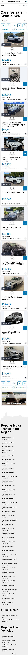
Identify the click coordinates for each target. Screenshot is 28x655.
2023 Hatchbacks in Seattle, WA (9, 508)
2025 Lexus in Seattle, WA (8, 499)
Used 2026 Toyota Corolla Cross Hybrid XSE (12, 54)
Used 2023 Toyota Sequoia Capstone (12, 298)
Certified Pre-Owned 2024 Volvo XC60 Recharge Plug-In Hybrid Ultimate (13, 124)
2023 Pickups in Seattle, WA (8, 573)
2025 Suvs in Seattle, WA (8, 438)
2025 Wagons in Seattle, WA (8, 581)
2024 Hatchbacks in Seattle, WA (9, 555)
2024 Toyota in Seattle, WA (8, 451)
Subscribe (25, 5)
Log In (20, 5)
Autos (2, 5)
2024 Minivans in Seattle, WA (8, 568)
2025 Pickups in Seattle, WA (8, 577)
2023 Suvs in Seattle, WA (8, 447)
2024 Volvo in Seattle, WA (8, 547)
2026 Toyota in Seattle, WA (8, 460)
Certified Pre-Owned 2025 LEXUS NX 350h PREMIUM (13, 263)
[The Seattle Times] (14, 2)
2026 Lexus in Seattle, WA (8, 551)
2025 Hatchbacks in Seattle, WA (9, 560)
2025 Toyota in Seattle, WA (8, 455)
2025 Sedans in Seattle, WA (8, 490)
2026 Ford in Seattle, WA (7, 603)
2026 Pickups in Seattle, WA (8, 586)
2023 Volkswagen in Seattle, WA (9, 503)
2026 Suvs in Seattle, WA (8, 469)
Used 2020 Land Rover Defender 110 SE (11, 333)
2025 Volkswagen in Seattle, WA (9, 477)
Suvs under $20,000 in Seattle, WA (10, 616)
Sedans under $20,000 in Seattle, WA (10, 620)
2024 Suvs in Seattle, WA (8, 442)
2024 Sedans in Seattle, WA (8, 464)
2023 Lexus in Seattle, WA (8, 473)
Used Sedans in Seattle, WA (8, 641)
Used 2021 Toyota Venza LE (13, 192)
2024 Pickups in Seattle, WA (8, 534)
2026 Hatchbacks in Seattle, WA (9, 564)
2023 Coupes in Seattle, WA (8, 599)
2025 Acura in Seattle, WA (8, 538)
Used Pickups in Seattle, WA (8, 650)
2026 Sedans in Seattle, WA (8, 542)
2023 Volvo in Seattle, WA (8, 529)
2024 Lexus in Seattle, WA (8, 482)
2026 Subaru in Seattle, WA (8, 594)
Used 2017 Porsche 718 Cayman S (11, 228)
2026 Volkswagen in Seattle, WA (9, 590)
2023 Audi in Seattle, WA (7, 525)
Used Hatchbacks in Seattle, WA (9, 645)
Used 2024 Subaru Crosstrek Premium (13, 89)
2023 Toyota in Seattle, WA (8, 486)
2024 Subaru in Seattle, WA (8, 516)
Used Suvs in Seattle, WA (8, 637)
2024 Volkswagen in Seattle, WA (9, 521)
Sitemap (14, 653)
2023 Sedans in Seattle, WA (8, 512)
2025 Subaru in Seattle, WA (8, 495)
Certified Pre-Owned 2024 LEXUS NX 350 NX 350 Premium (12, 159)
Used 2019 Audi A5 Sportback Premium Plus (13, 368)
